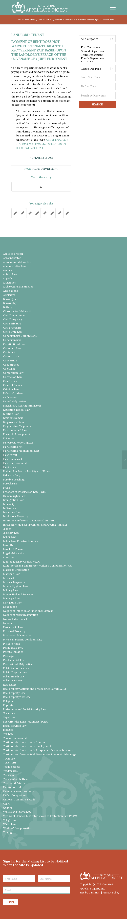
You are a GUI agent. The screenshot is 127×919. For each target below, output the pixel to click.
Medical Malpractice (15, 582)
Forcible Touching (13, 479)
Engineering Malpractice (18, 426)
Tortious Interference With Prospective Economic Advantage (39, 754)
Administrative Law (14, 266)
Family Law (9, 467)
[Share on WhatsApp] (41, 186)
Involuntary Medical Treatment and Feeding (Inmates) (35, 524)
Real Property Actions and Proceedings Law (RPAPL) (34, 688)
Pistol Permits (11, 643)
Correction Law (12, 377)
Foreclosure (10, 483)
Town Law (9, 758)
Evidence (8, 438)
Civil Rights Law (12, 331)
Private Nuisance (13, 651)
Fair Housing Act (12, 446)
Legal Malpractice (13, 553)
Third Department (45, 168)
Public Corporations (15, 672)
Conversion (10, 360)
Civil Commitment (14, 315)
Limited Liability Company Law (21, 561)
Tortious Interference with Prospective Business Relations (38, 750)
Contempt (9, 352)
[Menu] (111, 7)
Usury (6, 803)
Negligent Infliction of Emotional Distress (28, 610)
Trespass (8, 775)
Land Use (8, 545)
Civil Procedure (12, 327)
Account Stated (12, 257)
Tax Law (8, 733)
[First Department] (97, 47)
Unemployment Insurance (18, 791)
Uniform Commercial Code (19, 799)
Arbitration (9, 282)
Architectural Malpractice (18, 286)
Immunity (9, 504)
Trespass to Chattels (15, 779)
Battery (7, 307)
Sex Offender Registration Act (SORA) (25, 721)
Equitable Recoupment (16, 434)
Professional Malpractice (18, 664)
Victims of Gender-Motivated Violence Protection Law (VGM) (40, 816)
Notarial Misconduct (15, 619)
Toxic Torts (9, 762)
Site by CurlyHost (90, 892)
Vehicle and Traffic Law (17, 811)
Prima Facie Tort (13, 647)
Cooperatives (11, 364)
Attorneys (9, 294)
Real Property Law (14, 693)
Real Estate (10, 684)
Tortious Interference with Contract (24, 742)
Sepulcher (9, 717)
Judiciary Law (11, 532)
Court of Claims (12, 385)
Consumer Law (12, 348)
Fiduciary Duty (11, 475)
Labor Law (9, 537)
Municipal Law (11, 598)
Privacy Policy (111, 892)
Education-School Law (16, 409)
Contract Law (11, 356)
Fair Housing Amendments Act (21, 450)
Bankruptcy (10, 303)
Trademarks (10, 770)
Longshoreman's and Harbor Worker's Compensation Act (37, 565)
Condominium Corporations (20, 335)
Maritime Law (11, 573)
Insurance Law (12, 512)
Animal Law (10, 274)
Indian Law (9, 508)
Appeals (7, 278)
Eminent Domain (13, 417)
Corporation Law (13, 372)
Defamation (10, 397)
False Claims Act (12, 459)
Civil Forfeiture (12, 323)
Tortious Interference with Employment (27, 746)
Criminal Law (11, 389)
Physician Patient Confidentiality (22, 639)
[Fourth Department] (97, 58)
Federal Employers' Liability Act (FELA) (26, 471)
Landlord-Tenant (27, 35)
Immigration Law (13, 500)
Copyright (9, 368)
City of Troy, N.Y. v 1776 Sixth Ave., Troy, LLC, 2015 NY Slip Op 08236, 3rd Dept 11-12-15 (42, 144)
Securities (9, 713)
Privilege (8, 656)
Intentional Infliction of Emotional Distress (28, 520)
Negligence (10, 606)
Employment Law (13, 422)
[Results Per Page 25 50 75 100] (97, 69)
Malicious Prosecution (16, 569)
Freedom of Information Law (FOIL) (24, 491)
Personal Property (14, 631)
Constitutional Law (14, 344)
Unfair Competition (14, 795)
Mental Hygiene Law (15, 586)
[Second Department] (97, 51)
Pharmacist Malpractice (17, 635)
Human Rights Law (14, 496)
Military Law (10, 590)
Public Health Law (13, 676)
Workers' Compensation (17, 828)
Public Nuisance (12, 680)
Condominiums (12, 340)
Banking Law (11, 299)
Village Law (10, 820)
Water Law (9, 824)
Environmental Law (15, 430)
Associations (10, 290)
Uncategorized (12, 787)
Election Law (11, 413)
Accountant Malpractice (17, 262)
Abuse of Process (13, 253)
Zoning (7, 832)
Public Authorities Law (16, 668)
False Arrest (10, 454)
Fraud (6, 487)
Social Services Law (14, 725)
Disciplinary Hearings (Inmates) (22, 405)
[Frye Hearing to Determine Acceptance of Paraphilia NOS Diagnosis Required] (2, 459)
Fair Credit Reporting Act (18, 442)
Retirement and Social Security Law (24, 709)
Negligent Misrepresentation (20, 614)
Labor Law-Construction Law (20, 541)
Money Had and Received (18, 594)
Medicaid (8, 578)
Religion (8, 701)
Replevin (8, 705)
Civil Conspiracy (12, 319)
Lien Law (8, 557)
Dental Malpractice (14, 401)
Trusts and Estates (14, 783)
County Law (10, 381)
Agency (7, 270)
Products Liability (13, 660)
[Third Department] (97, 55)
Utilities (7, 807)
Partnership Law (13, 627)
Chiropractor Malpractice (18, 311)
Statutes (8, 729)
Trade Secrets (11, 766)
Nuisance (8, 623)
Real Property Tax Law (16, 696)
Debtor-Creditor (13, 393)
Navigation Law (12, 602)
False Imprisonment (15, 463)
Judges (7, 528)
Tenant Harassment (15, 738)
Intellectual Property (15, 516)
